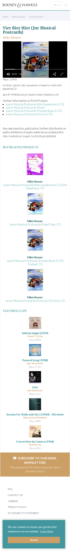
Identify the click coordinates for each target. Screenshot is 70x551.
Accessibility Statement (23, 513)
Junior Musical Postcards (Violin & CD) (29, 114)
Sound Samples (36, 16)
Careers (13, 501)
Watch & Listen (18, 16)
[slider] (35, 69)
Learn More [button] (46, 531)
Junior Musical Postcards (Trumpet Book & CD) (34, 111)
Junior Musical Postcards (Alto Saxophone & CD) (35, 104)
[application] (35, 59)
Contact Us (15, 495)
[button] (54, 74)
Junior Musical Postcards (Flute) (25, 107)
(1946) (35, 441)
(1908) (35, 360)
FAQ (10, 489)
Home (5, 16)
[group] (8, 74)
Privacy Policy (17, 507)
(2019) (35, 333)
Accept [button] (34, 540)
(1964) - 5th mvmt (35, 414)
